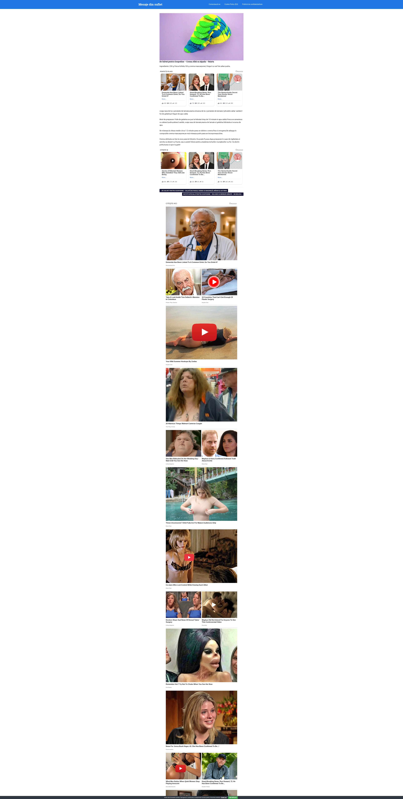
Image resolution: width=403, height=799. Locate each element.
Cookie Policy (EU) (231, 4)
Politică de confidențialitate (252, 4)
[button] (201, 36)
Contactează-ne (214, 4)
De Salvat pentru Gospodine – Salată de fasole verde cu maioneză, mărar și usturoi (194, 191)
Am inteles (233, 797)
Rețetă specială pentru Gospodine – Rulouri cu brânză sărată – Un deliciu (212, 194)
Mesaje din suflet (150, 4)
